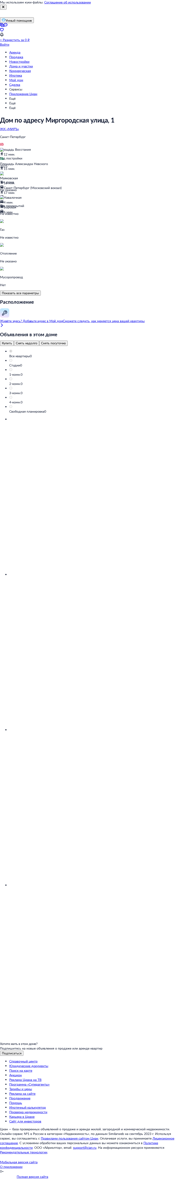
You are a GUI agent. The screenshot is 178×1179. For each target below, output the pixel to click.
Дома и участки (21, 66)
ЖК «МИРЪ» (9, 129)
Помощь (15, 1103)
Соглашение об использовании (67, 2)
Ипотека (15, 75)
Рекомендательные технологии (23, 1152)
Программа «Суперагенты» (29, 1084)
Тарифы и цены (20, 1089)
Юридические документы (28, 1066)
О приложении (11, 1166)
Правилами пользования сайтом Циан (69, 1138)
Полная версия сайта (32, 1176)
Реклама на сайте (22, 1093)
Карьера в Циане (22, 1116)
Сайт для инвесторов (25, 1121)
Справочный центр (23, 1061)
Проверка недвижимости (28, 1112)
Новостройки (19, 61)
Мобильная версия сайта (19, 1162)
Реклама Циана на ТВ (25, 1079)
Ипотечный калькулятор (27, 1107)
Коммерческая (20, 71)
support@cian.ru (84, 1147)
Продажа (16, 57)
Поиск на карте (20, 1070)
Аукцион (15, 1075)
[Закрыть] (3, 7)
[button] (93, 356)
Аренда (14, 52)
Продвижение (19, 1098)
